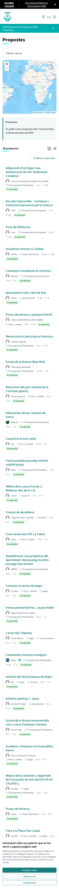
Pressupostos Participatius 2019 (20, 26)
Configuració (29, 882)
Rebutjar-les (29, 876)
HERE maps (50, 112)
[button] (6, 64)
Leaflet (39, 112)
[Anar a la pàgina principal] (22, 17)
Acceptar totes (29, 870)
